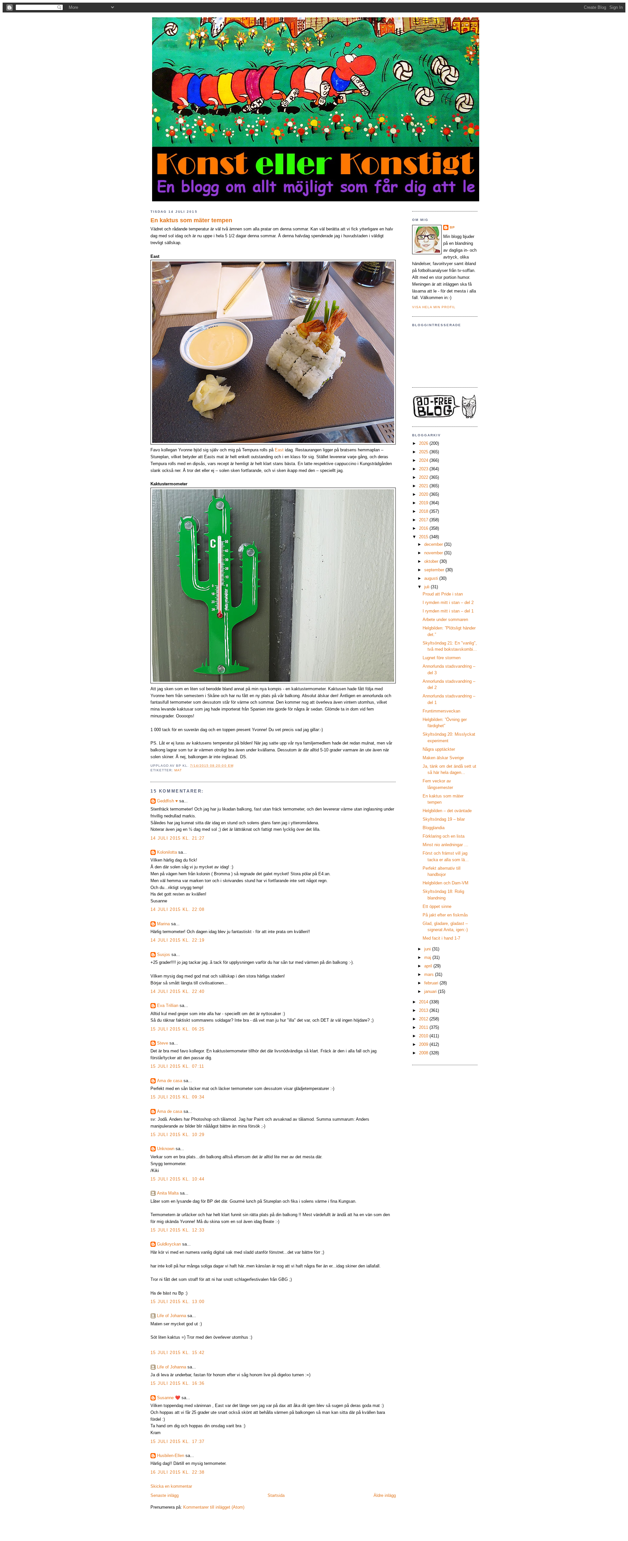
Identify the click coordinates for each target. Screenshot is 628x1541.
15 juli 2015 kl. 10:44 (177, 1179)
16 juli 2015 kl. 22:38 (177, 1472)
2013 (424, 1010)
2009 (424, 1044)
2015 (424, 536)
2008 (424, 1052)
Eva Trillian (167, 1005)
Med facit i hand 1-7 (441, 938)
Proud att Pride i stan (443, 594)
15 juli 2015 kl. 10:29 (177, 1134)
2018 (424, 511)
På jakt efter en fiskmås (445, 915)
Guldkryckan (169, 1244)
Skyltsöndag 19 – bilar (444, 819)
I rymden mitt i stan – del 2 (448, 602)
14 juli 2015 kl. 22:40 (177, 991)
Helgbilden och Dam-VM (445, 882)
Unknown (165, 1148)
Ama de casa (169, 1080)
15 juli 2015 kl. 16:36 (177, 1383)
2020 (424, 494)
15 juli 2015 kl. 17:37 (177, 1441)
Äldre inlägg (385, 1495)
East (279, 449)
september (434, 569)
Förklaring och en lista (443, 836)
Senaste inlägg (164, 1495)
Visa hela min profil (434, 307)
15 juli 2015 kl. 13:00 (177, 1301)
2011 (424, 1027)
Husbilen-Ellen (170, 1455)
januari (431, 991)
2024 (424, 460)
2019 (424, 502)
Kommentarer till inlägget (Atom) (213, 1507)
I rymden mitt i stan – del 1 (448, 611)
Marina (163, 923)
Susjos (163, 954)
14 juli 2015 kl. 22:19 (177, 940)
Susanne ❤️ (168, 1397)
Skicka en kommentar (171, 1486)
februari (432, 982)
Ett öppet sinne (437, 906)
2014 (424, 1001)
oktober (432, 561)
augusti (431, 578)
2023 (424, 468)
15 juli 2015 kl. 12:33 (177, 1230)
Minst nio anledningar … (445, 844)
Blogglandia (434, 827)
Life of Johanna (171, 1315)
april (428, 965)
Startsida (276, 1495)
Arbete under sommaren (445, 619)
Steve (162, 1043)
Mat (178, 770)
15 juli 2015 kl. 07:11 (177, 1066)
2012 (424, 1018)
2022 (424, 477)
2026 (424, 443)
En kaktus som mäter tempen (191, 220)
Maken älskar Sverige (443, 757)
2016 (424, 528)
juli (427, 586)
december (434, 544)
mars (429, 974)
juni (428, 948)
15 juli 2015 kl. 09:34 (177, 1097)
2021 (424, 485)
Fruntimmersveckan (441, 711)
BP (452, 227)
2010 (424, 1035)
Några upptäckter (439, 749)
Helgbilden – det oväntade (447, 810)
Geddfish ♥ (167, 800)
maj (428, 957)
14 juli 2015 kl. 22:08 (177, 909)
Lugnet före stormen (442, 657)
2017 (424, 519)
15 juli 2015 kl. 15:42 (177, 1352)
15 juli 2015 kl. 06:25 (177, 1029)
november (434, 552)
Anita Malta (168, 1193)
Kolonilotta (167, 852)
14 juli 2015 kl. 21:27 (177, 838)
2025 (424, 451)
